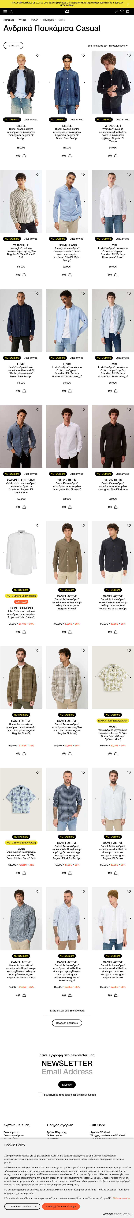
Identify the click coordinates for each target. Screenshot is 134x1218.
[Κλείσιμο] (128, 4)
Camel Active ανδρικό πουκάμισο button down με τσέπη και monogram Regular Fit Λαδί (67, 604)
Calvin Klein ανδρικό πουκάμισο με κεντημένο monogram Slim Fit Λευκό (67, 486)
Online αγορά (54, 1135)
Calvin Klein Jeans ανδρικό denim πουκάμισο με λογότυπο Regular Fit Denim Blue (21, 488)
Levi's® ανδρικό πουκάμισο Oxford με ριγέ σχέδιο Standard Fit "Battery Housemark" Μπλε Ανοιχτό (113, 372)
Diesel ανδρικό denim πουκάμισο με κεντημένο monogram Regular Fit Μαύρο (21, 134)
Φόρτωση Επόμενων (67, 1023)
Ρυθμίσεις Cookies (20, 1206)
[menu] (5, 11)
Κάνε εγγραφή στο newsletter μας (67, 1055)
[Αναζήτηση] (11, 11)
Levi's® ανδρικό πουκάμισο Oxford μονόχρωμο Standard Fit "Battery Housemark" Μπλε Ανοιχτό (67, 372)
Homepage (8, 19)
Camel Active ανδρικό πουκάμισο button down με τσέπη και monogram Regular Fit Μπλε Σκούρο (113, 604)
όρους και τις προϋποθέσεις (80, 1094)
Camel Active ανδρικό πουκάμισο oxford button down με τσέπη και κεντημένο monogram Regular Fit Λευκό (112, 852)
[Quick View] (18, 155)
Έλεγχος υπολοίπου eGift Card (108, 1135)
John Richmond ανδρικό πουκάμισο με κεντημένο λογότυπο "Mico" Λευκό (21, 614)
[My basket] (128, 11)
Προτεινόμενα (117, 45)
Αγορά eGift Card (100, 1132)
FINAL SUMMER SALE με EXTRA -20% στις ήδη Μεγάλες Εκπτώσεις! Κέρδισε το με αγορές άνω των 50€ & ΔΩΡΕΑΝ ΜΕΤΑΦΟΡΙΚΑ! (67, 4)
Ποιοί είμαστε (11, 1132)
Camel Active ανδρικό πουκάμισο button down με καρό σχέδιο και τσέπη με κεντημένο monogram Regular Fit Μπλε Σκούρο (67, 852)
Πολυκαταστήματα (13, 1135)
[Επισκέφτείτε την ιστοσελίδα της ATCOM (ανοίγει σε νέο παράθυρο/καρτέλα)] (117, 1214)
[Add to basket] (24, 155)
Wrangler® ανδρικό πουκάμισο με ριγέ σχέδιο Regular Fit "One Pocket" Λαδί (21, 253)
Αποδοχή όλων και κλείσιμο (61, 1206)
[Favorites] (122, 11)
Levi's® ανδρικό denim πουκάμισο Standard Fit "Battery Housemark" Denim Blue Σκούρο (21, 372)
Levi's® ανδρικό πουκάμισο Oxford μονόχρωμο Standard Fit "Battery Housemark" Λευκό (113, 253)
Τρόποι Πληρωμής (57, 1132)
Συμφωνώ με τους (70, 1094)
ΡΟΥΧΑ (34, 19)
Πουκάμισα (48, 19)
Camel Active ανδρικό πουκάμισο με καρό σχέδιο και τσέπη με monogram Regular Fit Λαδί (21, 729)
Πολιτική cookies (121, 1198)
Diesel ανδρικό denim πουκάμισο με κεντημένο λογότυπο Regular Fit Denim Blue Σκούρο (67, 134)
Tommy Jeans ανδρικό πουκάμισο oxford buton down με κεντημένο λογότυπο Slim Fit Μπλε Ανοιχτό (67, 254)
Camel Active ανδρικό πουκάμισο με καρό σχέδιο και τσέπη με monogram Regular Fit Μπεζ (67, 729)
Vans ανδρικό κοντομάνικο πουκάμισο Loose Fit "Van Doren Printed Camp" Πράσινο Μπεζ (112, 735)
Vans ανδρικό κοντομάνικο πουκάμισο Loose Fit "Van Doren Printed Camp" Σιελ (21, 855)
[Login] (116, 11)
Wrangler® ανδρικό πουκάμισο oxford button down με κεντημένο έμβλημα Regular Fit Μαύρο (112, 135)
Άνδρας (22, 19)
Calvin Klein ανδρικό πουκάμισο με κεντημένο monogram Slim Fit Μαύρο (113, 486)
